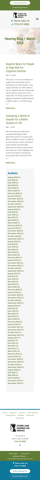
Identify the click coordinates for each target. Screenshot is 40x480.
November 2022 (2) (15, 297)
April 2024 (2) (13, 252)
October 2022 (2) (14, 300)
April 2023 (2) (13, 284)
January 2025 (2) (14, 228)
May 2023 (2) (13, 281)
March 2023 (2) (14, 287)
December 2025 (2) (15, 199)
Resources (30, 415)
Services (22, 412)
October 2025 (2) (14, 204)
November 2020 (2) (15, 362)
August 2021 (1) (14, 338)
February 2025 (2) (15, 225)
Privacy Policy (13, 453)
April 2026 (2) (13, 188)
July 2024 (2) (13, 244)
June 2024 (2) (13, 247)
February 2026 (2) (15, 193)
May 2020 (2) (13, 375)
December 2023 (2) (15, 263)
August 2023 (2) (14, 273)
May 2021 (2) (13, 346)
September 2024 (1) (16, 239)
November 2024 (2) (15, 233)
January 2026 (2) (14, 196)
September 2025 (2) (16, 207)
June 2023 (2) (13, 279)
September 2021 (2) (16, 335)
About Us (13, 412)
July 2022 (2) (13, 308)
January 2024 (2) (14, 260)
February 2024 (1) (15, 257)
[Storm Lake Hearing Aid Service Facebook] (20, 445)
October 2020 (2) (14, 364)
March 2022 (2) (14, 319)
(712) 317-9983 (20, 441)
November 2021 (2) (15, 330)
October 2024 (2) (14, 236)
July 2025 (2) (13, 212)
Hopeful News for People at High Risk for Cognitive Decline (20, 67)
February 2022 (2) (15, 322)
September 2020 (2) (16, 367)
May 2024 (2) (13, 249)
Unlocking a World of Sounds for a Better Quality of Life (18, 119)
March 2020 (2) (14, 378)
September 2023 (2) (16, 271)
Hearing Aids (10, 415)
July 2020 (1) (13, 372)
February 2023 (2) (15, 289)
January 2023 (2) (14, 292)
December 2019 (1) (15, 380)
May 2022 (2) (13, 313)
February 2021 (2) (15, 354)
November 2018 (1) (15, 383)
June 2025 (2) (13, 215)
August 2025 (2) (14, 209)
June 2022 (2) (13, 311)
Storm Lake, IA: (21, 463)
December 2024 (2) (15, 231)
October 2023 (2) (14, 268)
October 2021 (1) (14, 332)
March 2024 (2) (14, 255)
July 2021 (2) (13, 340)
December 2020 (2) (15, 359)
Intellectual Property (19, 456)
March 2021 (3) (14, 351)
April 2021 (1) (13, 348)
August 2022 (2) (14, 306)
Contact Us (20, 418)
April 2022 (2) (13, 316)
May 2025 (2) (13, 217)
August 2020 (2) (14, 370)
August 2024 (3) (14, 241)
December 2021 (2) (15, 327)
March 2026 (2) (14, 190)
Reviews (21, 415)
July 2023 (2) (13, 276)
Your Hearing (32, 412)
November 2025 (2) (15, 201)
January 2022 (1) (14, 324)
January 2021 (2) (14, 356)
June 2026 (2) (13, 182)
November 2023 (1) (15, 265)
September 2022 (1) (16, 303)
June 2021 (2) (13, 343)
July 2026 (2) (13, 180)
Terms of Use (25, 453)
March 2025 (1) (14, 223)
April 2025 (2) (13, 220)
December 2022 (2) (15, 295)
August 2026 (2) (14, 177)
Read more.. (11, 108)
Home (5, 412)
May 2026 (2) (13, 185)
